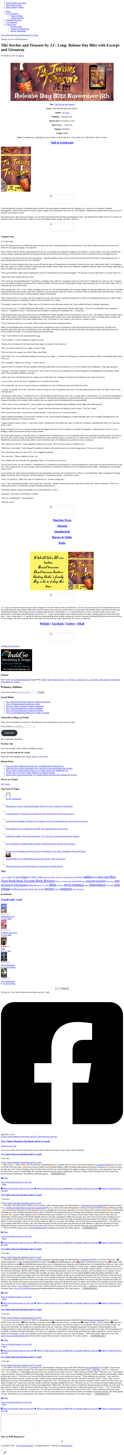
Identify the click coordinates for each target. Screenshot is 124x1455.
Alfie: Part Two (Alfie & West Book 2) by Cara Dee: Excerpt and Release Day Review (39, 768)
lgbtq (96, 680)
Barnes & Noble (62, 537)
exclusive (100, 880)
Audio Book (78, 877)
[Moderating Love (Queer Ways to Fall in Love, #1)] (4, 912)
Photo (6, 1178)
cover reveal (76, 881)
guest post (32, 885)
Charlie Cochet (66, 881)
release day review (36, 889)
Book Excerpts (58, 680)
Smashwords (62, 531)
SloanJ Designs (66, 1446)
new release (115, 680)
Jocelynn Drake (9, 967)
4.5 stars (32, 877)
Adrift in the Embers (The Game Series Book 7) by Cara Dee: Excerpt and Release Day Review (42, 836)
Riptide (56, 889)
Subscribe (9, 733)
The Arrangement (7, 965)
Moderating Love (7, 916)
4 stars (24, 876)
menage (86, 885)
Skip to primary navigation (16, 3)
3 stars (9, 877)
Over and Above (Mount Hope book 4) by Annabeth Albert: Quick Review (34, 766)
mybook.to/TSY (86, 1260)
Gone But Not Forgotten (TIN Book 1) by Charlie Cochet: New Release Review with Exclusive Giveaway (47, 821)
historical (40, 885)
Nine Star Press (7, 682)
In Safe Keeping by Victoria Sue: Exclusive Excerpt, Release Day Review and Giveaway (40, 814)
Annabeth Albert (68, 877)
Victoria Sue (80, 889)
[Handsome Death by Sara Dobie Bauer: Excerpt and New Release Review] (8, 864)
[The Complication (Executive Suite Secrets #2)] (4, 977)
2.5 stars (3, 877)
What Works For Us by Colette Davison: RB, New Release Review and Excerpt (36, 829)
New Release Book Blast (20, 680)
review (49, 889)
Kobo (62, 542)
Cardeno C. (59, 881)
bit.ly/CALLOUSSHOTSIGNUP (14, 1336)
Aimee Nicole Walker (49, 877)
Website (45, 623)
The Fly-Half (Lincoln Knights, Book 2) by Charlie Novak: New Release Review (37, 770)
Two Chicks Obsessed (24, 1446)
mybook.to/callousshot (95, 1320)
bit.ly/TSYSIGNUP (22, 1288)
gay (66, 680)
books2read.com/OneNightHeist (93, 1205)
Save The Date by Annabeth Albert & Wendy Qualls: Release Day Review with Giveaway (40, 844)
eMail (80, 623)
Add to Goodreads (62, 142)
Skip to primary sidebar (15, 7)
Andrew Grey (59, 877)
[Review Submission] (8, 797)
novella (14, 889)
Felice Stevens (110, 881)
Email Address (7, 726)
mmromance (97, 885)
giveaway (71, 680)
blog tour (103, 876)
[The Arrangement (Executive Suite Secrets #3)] (4, 961)
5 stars (39, 877)
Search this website (8, 692)
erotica (83, 881)
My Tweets (5, 784)
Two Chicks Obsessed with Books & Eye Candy (19, 35)
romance (17, 682)
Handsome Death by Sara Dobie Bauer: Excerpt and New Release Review (34, 866)
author (44, 680)
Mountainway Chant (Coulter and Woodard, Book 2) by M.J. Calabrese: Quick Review (39, 806)
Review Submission (13, 799)
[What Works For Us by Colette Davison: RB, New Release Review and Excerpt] (8, 827)
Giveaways (80, 680)
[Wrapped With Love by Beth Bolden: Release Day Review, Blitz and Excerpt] (8, 857)
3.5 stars (16, 877)
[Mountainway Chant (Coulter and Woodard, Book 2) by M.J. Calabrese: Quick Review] (8, 804)
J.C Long (65, 113)
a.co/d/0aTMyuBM (102, 1165)
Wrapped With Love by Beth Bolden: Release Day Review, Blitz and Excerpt (35, 859)
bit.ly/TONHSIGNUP (37, 1228)
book (49, 680)
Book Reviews (45, 881)
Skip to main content (14, 5)
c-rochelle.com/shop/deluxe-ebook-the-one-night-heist (25, 1208)
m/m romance (104, 680)
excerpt (90, 880)
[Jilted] (4, 944)
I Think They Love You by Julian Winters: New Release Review (30, 773)
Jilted (3, 949)
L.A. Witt (45, 885)
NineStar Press (62, 520)
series (74, 889)
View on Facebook (16, 1182)
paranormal (23, 889)
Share (4, 1184)
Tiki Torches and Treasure (65, 104)
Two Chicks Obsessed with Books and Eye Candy (21, 1154)
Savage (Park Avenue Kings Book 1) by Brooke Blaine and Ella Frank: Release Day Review (41, 775)
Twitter (70, 623)
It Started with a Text (9, 933)
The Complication (8, 981)
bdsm (95, 877)
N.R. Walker (110, 885)
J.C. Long (90, 680)
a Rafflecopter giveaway (10, 646)
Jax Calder (7, 919)
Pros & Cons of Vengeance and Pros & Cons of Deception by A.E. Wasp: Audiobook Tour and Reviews (46, 851)
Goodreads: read (11, 899)
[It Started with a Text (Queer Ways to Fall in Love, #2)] (4, 928)
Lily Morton (60, 885)
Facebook (58, 623)
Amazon (62, 525)
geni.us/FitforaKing (92, 1368)
